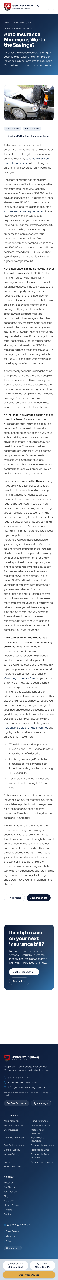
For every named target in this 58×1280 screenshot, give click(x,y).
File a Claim (9, 1200)
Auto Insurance (12, 128)
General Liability (12, 1149)
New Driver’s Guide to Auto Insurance (26, 727)
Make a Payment (12, 1205)
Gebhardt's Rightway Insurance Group (28, 135)
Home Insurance (32, 128)
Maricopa (10, 1236)
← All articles (14, 897)
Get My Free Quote (29, 1274)
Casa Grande (12, 1231)
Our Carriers (10, 1187)
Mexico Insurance (13, 1166)
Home (6, 22)
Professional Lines (40, 1149)
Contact (8, 1214)
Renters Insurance (13, 1125)
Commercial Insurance (42, 1145)
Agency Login (41, 1103)
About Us (8, 1182)
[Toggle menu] (51, 7)
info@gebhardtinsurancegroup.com (26, 1087)
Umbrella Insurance (14, 1137)
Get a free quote (38, 897)
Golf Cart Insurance (14, 1145)
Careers (8, 1209)
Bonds (7, 1161)
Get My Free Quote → (24, 971)
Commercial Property (42, 1161)
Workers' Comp (11, 1154)
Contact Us (19, 981)
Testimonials (10, 1191)
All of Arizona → (13, 1248)
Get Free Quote (15, 1103)
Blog (6, 1196)
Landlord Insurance (40, 1125)
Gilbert (9, 1241)
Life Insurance (11, 1129)
